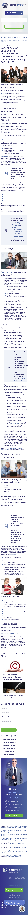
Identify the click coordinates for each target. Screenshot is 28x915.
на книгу (17, 223)
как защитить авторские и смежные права (12, 448)
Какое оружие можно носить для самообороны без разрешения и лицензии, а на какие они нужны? (14, 830)
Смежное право (8, 752)
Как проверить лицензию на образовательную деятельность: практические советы (13, 857)
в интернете (18, 236)
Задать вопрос (14, 815)
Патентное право (9, 755)
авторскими (4, 93)
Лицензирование (9, 745)
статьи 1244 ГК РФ (19, 379)
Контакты (11, 880)
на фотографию (18, 228)
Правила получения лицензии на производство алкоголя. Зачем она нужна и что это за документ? (14, 845)
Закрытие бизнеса (9, 742)
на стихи (17, 225)
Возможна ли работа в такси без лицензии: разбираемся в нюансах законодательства (13, 841)
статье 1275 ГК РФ (14, 554)
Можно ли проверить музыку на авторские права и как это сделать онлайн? (13, 848)
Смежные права (5, 156)
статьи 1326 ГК (15, 423)
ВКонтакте (10, 897)
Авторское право (9, 748)
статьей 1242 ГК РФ (6, 272)
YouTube (15, 897)
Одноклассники (12, 897)
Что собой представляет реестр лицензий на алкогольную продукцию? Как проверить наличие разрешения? (14, 838)
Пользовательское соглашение (16, 883)
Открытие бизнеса (9, 739)
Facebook (18, 897)
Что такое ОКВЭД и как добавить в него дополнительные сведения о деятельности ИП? (14, 827)
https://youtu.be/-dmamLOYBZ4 (9, 633)
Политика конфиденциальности (16, 885)
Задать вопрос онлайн (14, 27)
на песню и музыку (18, 233)
